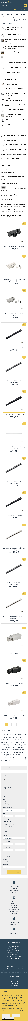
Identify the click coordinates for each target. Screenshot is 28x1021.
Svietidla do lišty (8, 116)
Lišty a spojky (9, 188)
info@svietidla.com (15, 949)
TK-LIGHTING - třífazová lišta (11, 57)
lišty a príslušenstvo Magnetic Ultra (17, 206)
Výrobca (5, 859)
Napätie (5, 835)
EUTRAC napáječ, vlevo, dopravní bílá (14, 716)
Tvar (4, 829)
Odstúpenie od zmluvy (14, 958)
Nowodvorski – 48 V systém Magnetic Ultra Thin (13, 204)
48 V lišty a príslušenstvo (12, 201)
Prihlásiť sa (20, 9)
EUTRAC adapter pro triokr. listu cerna (14, 246)
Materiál (5, 791)
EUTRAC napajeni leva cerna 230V (14, 683)
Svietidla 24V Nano (5, 211)
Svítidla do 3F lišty (5, 31)
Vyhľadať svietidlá (14, 872)
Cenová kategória (7, 807)
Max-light (3, 161)
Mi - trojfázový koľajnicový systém (14, 52)
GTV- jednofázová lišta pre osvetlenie (16, 144)
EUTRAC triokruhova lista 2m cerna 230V (14, 414)
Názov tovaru (6, 864)
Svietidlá (3, 19)
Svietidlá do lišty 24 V (17, 188)
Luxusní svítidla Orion (14, 985)
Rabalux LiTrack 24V (11, 187)
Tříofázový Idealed (6, 169)
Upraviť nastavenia (8, 1018)
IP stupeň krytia (7, 847)
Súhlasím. (6, 1015)
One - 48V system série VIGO (8, 140)
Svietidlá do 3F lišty (5, 195)
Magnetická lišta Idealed (7, 172)
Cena (4, 813)
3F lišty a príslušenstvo (15, 195)
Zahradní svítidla (14, 983)
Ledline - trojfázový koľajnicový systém (11, 215)
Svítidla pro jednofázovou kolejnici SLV (15, 119)
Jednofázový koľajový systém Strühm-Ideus (12, 176)
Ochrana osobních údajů (14, 956)
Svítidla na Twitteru (14, 954)
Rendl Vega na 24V (6, 180)
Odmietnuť (15, 1015)
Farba (4, 781)
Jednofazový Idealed (6, 165)
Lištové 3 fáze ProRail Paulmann (9, 183)
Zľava (4, 799)
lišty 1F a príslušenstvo (15, 43)
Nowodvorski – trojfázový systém (10, 194)
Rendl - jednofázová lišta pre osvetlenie (15, 62)
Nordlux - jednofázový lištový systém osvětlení (13, 154)
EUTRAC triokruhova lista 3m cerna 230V (14, 515)
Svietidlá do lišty (10, 216)
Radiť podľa (4, 23)
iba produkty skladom (10, 779)
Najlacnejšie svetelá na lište (12, 72)
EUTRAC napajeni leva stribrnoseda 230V (14, 651)
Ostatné (5, 853)
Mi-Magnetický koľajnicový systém (10, 158)
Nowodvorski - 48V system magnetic (10, 199)
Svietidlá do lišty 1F (5, 43)
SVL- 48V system (9, 125)
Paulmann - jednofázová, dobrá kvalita (15, 114)
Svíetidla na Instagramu (14, 952)
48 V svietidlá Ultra (5, 206)
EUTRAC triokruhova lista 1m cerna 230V (14, 348)
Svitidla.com (14, 987)
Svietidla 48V (4, 201)
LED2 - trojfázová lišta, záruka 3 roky (14, 109)
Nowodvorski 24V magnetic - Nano (10, 210)
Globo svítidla (14, 981)
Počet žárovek (6, 841)
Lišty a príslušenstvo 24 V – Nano (17, 211)
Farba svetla (6, 819)
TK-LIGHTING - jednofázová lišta (13, 34)
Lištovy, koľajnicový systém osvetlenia (15, 19)
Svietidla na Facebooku (15, 950)
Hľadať (25, 5)
